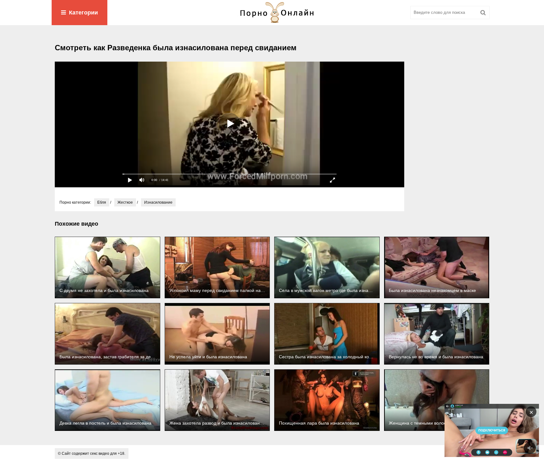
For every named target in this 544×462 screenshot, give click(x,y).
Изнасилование (158, 202)
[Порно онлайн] (272, 12)
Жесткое (125, 202)
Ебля (101, 202)
